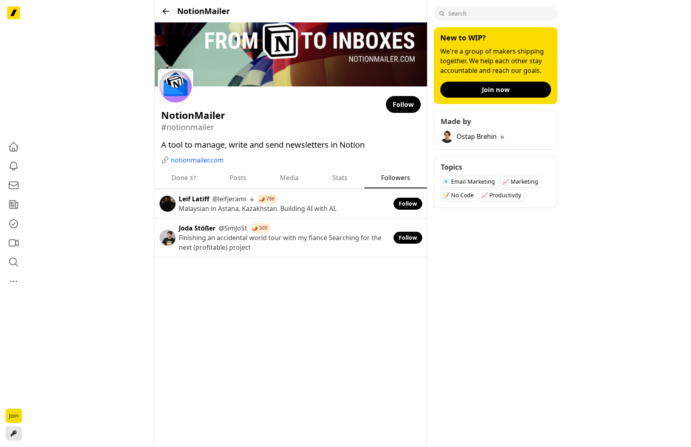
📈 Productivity (501, 195)
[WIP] (13, 12)
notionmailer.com (197, 160)
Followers (395, 177)
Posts (238, 177)
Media (289, 177)
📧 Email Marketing (469, 181)
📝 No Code (458, 195)
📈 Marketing (520, 181)
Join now (496, 89)
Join (14, 415)
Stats (339, 177)
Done (184, 177)
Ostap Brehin (477, 136)
